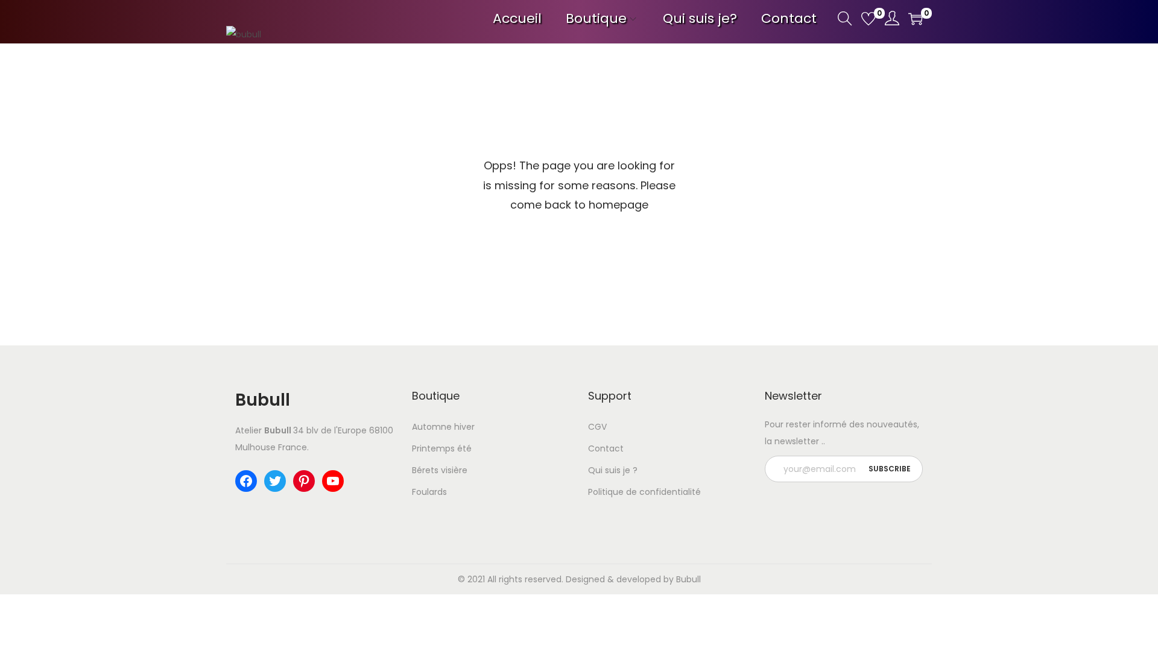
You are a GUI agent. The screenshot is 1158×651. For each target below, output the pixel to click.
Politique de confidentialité (644, 492)
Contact (606, 448)
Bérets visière (439, 470)
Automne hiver (443, 427)
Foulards (429, 492)
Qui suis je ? (613, 470)
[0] (868, 18)
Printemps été (442, 448)
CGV (597, 427)
